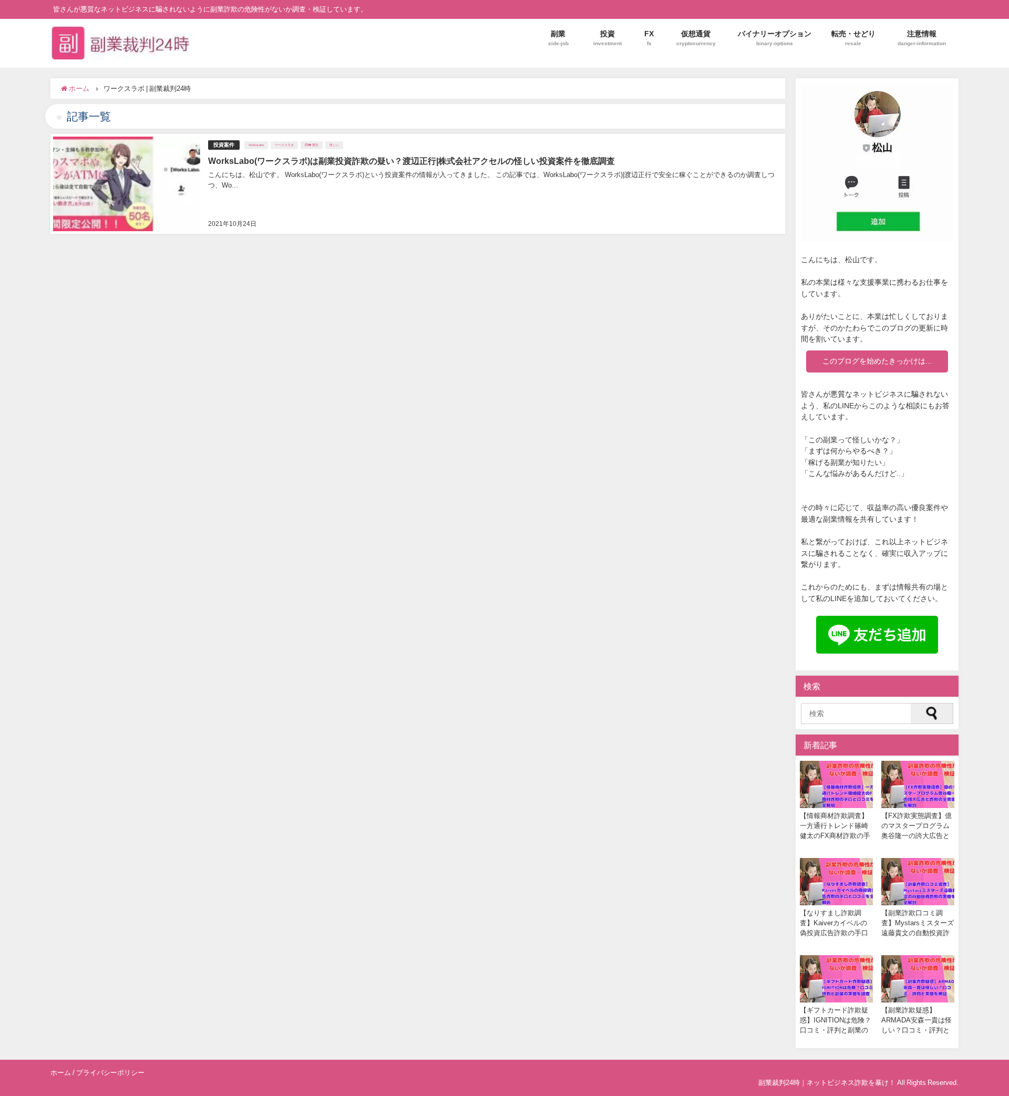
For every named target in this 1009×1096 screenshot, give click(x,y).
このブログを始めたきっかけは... (877, 361)
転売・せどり (853, 37)
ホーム (60, 1072)
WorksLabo (256, 145)
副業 (558, 37)
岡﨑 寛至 (311, 145)
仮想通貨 (696, 37)
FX (649, 37)
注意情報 (922, 37)
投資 (607, 37)
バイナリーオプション (774, 37)
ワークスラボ (284, 145)
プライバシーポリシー (110, 1072)
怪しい (334, 145)
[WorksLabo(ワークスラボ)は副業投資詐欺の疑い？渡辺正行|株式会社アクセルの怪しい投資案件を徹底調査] (417, 184)
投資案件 (223, 144)
